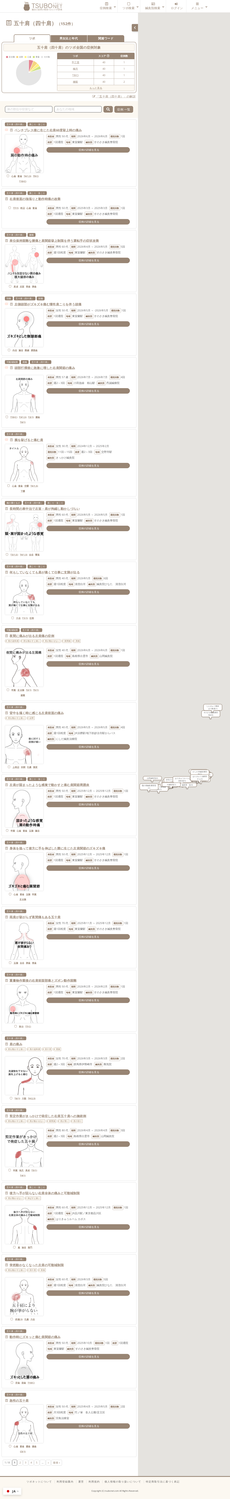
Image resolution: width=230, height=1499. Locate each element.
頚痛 (9, 298)
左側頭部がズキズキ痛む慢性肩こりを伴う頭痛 (48, 304)
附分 (21, 1026)
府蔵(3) (19, 1319)
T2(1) (31, 417)
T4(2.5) (32, 1098)
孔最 (29, 767)
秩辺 (22, 207)
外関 (23, 767)
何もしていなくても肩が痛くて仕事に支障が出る (45, 572)
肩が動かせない (52, 641)
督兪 (20, 176)
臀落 (37, 554)
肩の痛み (16, 1044)
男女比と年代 (69, 38)
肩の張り (77, 1121)
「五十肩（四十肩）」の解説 (115, 96)
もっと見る (95, 88)
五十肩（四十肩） (16, 124)
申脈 (13, 690)
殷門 (30, 1247)
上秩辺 (16, 767)
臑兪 (38, 417)
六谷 (18, 618)
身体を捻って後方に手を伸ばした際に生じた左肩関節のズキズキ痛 (57, 848)
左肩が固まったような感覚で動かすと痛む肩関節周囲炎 (49, 785)
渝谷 (24, 1247)
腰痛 (31, 234)
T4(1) (23, 1175)
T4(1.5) (27, 176)
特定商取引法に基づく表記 (163, 1481)
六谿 (24, 1098)
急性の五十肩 (19, 1400)
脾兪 (34, 286)
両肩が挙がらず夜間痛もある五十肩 (35, 917)
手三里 (75, 62)
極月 (75, 68)
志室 (22, 286)
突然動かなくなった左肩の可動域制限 (37, 1265)
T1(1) (25, 618)
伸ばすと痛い (34, 1198)
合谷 (31, 554)
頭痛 (40, 298)
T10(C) (22, 181)
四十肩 (48, 1049)
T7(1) (16, 207)
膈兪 (34, 1446)
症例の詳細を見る (89, 150)
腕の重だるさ (13, 502)
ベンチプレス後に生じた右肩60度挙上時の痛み (48, 130)
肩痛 (25, 362)
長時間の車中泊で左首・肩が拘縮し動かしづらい (45, 509)
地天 (21, 1170)
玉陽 (31, 830)
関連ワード (105, 38)
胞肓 (35, 767)
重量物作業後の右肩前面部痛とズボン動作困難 (43, 980)
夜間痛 (67, 641)
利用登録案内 (65, 1481)
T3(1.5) (23, 417)
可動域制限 (12, 362)
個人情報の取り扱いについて (123, 1481)
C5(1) (23, 1451)
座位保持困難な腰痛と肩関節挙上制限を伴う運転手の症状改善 (54, 241)
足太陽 (21, 690)
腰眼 (75, 82)
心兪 (13, 176)
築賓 (23, 695)
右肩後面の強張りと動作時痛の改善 (35, 199)
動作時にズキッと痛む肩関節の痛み (35, 1337)
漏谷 (21, 350)
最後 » (56, 1462)
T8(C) (75, 75)
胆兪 (24, 1382)
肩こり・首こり (37, 124)
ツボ (32, 38)
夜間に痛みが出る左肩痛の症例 (32, 636)
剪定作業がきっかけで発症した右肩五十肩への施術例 (48, 1116)
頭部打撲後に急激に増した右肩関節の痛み (45, 368)
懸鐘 (27, 350)
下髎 (23, 491)
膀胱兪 (34, 350)
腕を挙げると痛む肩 (29, 440)
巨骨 (32, 618)
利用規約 (94, 1481)
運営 (81, 1481)
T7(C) (28, 1026)
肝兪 (17, 1382)
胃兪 (28, 286)
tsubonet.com (112, 1490)
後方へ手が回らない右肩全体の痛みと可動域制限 (45, 1193)
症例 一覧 (123, 109)
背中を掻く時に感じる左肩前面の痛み (37, 713)
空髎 (26, 485)
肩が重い (64, 1121)
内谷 (15, 350)
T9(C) (36, 176)
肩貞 (16, 286)
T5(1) (36, 690)
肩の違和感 (13, 641)
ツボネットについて (39, 1481)
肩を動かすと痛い (31, 641)
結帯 (32, 718)
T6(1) (23, 422)
